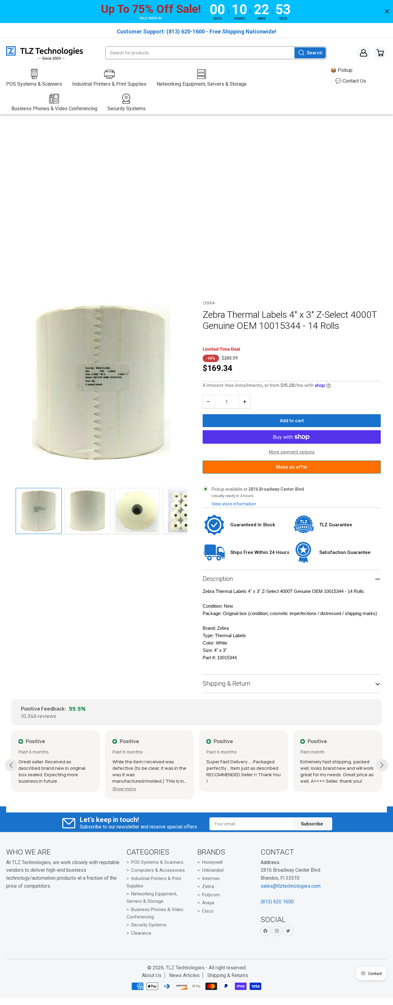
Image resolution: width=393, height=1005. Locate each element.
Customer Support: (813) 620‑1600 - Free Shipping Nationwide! (196, 31)
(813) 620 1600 (277, 902)
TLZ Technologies (185, 968)
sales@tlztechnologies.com (291, 886)
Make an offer (292, 468)
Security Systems (148, 925)
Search (314, 53)
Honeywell (212, 862)
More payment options (292, 452)
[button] (124, 788)
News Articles (184, 975)
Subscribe (312, 824)
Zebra (209, 303)
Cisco (208, 911)
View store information (234, 503)
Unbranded (213, 870)
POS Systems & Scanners (157, 862)
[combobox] (215, 52)
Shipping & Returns (227, 975)
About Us (151, 975)
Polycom (211, 895)
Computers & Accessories (158, 870)
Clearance (141, 933)
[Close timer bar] (386, 11)
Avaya (208, 903)
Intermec (211, 878)
